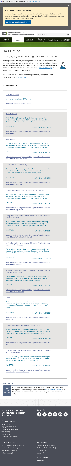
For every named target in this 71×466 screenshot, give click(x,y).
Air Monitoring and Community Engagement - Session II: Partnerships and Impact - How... (28, 271)
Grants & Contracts (29, 40)
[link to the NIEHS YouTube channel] (60, 414)
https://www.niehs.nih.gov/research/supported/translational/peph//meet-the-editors (28, 158)
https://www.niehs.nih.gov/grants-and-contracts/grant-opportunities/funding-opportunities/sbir (28, 371)
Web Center (22, 77)
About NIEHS (65, 40)
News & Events (53, 40)
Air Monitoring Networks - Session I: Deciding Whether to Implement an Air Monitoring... (28, 244)
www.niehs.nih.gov (45, 68)
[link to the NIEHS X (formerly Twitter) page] (44, 414)
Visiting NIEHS (5, 434)
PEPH (11, 114)
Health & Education (5, 40)
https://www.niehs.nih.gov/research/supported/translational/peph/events (28, 318)
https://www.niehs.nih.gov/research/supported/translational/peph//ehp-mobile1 (28, 209)
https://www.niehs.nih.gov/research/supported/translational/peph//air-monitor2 (28, 291)
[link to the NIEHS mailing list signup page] (55, 414)
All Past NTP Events (12, 95)
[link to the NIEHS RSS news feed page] (66, 414)
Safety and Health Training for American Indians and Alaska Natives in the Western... (28, 217)
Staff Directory (5, 432)
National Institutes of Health (45, 448)
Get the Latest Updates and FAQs (17, 22)
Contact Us (4, 424)
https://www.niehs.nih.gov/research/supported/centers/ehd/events (28, 344)
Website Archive (6, 453)
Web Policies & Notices (8, 450)
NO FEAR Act (41, 450)
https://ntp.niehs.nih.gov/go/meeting (18, 103)
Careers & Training (41, 40)
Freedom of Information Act (9, 429)
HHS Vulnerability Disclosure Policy (11, 445)
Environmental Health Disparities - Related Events (23, 325)
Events (8, 298)
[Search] (68, 34)
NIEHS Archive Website (53, 390)
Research (18, 40)
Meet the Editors (11, 139)
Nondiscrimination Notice (9, 448)
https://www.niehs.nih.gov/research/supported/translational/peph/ (28, 132)
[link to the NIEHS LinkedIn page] (50, 414)
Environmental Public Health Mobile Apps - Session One (25, 190)
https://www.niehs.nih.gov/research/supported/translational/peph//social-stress (28, 183)
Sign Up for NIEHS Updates (9, 436)
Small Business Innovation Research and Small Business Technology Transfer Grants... (28, 352)
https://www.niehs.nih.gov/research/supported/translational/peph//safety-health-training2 (28, 236)
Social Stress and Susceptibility (16, 165)
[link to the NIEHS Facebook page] (39, 414)
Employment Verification (8, 427)
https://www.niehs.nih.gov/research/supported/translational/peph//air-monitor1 (28, 263)
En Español (40, 460)
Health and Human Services (45, 445)
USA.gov (39, 453)
